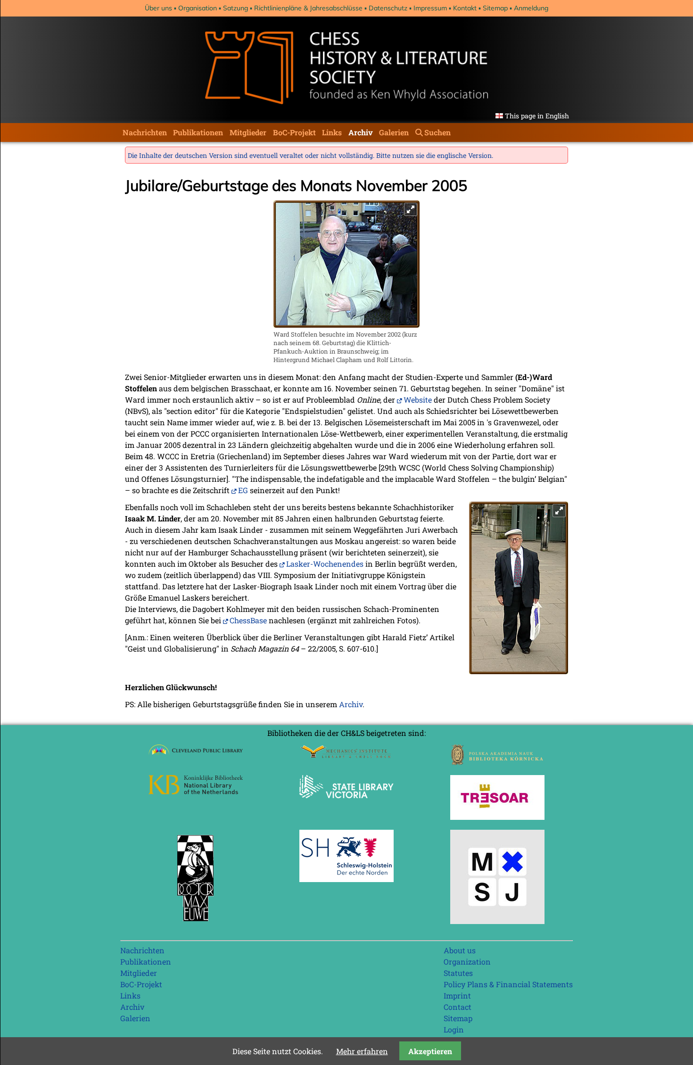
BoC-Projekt (294, 132)
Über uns (158, 8)
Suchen (437, 132)
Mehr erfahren (362, 1051)
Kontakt (465, 8)
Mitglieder (248, 132)
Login (454, 1029)
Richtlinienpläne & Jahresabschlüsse (308, 8)
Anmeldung (531, 8)
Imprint (457, 995)
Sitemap (495, 8)
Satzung (235, 8)
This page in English (537, 115)
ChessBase (248, 620)
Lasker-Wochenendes (324, 564)
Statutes (458, 973)
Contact (457, 1007)
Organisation (197, 8)
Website (418, 400)
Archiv (360, 132)
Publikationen (198, 132)
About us (460, 950)
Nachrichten (145, 132)
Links (332, 132)
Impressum (430, 8)
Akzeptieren (430, 1051)
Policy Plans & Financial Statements (508, 984)
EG (243, 490)
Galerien (394, 132)
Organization (467, 961)
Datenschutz (388, 8)
